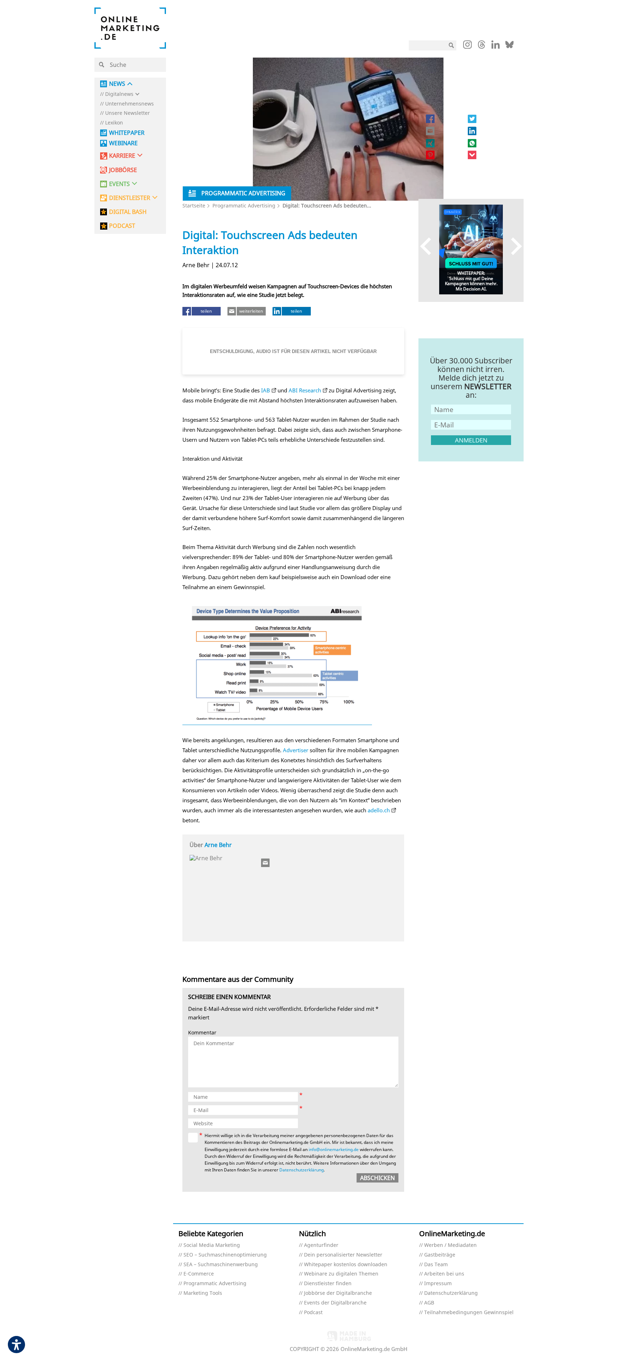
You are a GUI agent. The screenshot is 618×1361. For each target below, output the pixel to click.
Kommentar (202, 1033)
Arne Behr (218, 845)
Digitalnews (119, 94)
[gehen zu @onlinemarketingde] (481, 46)
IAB (265, 390)
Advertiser (295, 750)
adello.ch (379, 810)
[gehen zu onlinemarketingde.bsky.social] (509, 46)
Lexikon (114, 123)
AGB (429, 1303)
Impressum (438, 1284)
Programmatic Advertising (243, 205)
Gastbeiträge (439, 1255)
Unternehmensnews (129, 104)
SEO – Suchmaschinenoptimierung (225, 1255)
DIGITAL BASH (128, 212)
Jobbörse (123, 170)
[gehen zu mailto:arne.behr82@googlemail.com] (265, 862)
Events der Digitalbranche (335, 1303)
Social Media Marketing (211, 1245)
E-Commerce (198, 1274)
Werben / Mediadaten (450, 1245)
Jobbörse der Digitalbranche (338, 1293)
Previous (429, 246)
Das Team (436, 1265)
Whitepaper (126, 132)
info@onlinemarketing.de (334, 1149)
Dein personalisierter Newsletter (343, 1255)
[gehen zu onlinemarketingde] (467, 46)
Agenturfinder (321, 1245)
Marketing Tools (202, 1293)
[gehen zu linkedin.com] (495, 46)
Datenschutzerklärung (301, 1170)
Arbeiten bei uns (444, 1274)
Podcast (313, 1312)
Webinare (123, 143)
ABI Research (305, 390)
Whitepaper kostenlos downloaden (345, 1265)
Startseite (193, 205)
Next (513, 246)
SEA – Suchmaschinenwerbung (220, 1265)
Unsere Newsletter (127, 113)
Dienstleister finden (328, 1284)
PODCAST (122, 225)
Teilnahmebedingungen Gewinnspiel (469, 1312)
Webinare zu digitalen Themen (341, 1274)
